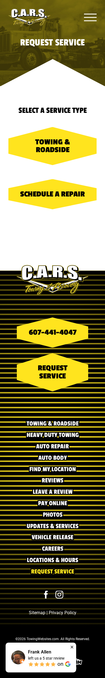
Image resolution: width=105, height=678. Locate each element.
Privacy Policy (62, 612)
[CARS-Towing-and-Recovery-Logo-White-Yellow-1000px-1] (52, 267)
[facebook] (46, 595)
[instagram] (59, 595)
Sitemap (37, 612)
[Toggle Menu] (90, 17)
